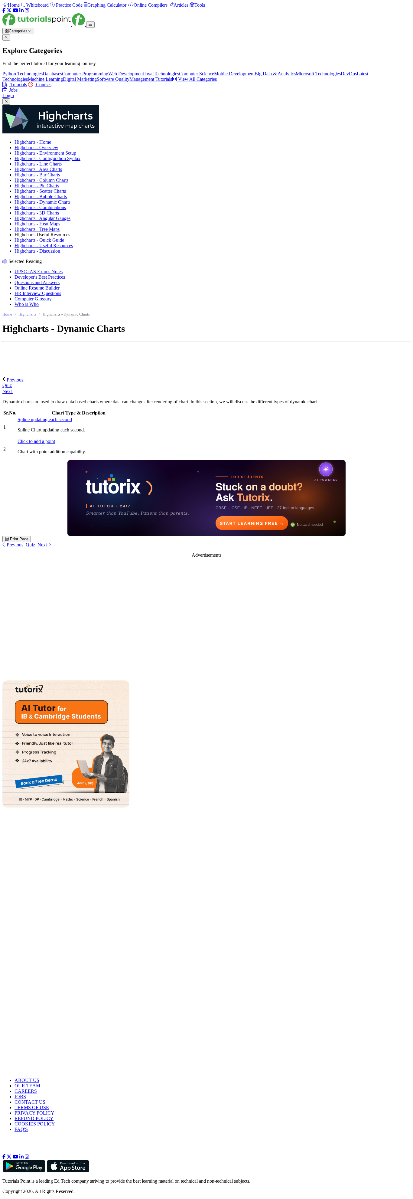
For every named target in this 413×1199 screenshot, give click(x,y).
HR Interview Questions (38, 293)
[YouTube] (15, 10)
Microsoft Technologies (318, 73)
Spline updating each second (45, 419)
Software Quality (113, 79)
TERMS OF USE (32, 1107)
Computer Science (196, 73)
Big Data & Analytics (275, 73)
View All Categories (197, 79)
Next (7, 391)
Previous (15, 379)
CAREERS (26, 1091)
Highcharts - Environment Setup (45, 153)
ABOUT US (27, 1080)
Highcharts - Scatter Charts (40, 191)
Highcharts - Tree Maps (37, 229)
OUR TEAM (27, 1085)
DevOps (349, 73)
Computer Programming (85, 73)
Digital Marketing (80, 79)
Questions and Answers (37, 282)
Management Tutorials (150, 79)
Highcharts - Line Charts (38, 163)
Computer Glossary (33, 298)
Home (7, 314)
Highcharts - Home (33, 142)
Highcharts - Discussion (37, 251)
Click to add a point (36, 441)
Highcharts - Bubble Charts (41, 196)
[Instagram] (27, 10)
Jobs (13, 90)
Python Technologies (22, 73)
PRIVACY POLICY (34, 1112)
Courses (43, 84)
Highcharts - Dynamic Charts (42, 202)
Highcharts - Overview (36, 147)
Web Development (126, 73)
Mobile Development (234, 73)
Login (8, 95)
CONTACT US (30, 1102)
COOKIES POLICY (35, 1123)
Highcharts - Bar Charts (37, 174)
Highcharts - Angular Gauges (42, 218)
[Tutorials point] (44, 24)
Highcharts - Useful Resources (44, 245)
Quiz (30, 544)
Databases (52, 73)
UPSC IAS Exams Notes (39, 271)
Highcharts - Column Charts (41, 180)
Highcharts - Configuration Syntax (47, 158)
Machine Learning (45, 79)
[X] (9, 10)
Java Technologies (161, 73)
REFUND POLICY (34, 1118)
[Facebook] (3, 10)
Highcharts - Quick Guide (39, 240)
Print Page (18, 539)
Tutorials (18, 84)
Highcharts (27, 314)
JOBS (20, 1096)
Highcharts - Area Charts (38, 169)
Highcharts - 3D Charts (37, 212)
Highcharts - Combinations (40, 207)
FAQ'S (21, 1129)
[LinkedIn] (21, 10)
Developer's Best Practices (40, 277)
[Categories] (90, 24)
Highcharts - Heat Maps (37, 223)
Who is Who (27, 304)
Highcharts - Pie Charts (37, 185)
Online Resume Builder (37, 287)
